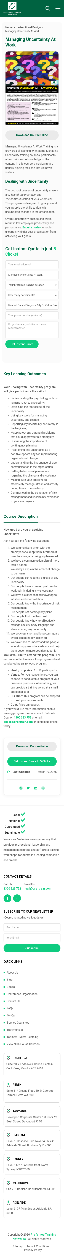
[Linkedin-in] (17, 898)
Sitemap (18, 1246)
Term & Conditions (38, 1246)
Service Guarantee (18, 1022)
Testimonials (15, 1029)
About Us (12, 972)
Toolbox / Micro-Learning (22, 1037)
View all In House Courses (23, 1044)
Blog (9, 979)
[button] (21, 788)
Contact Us (13, 1001)
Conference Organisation (22, 994)
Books (11, 987)
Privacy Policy (33, 1250)
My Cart (11, 1015)
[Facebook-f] (7, 898)
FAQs (10, 1008)
